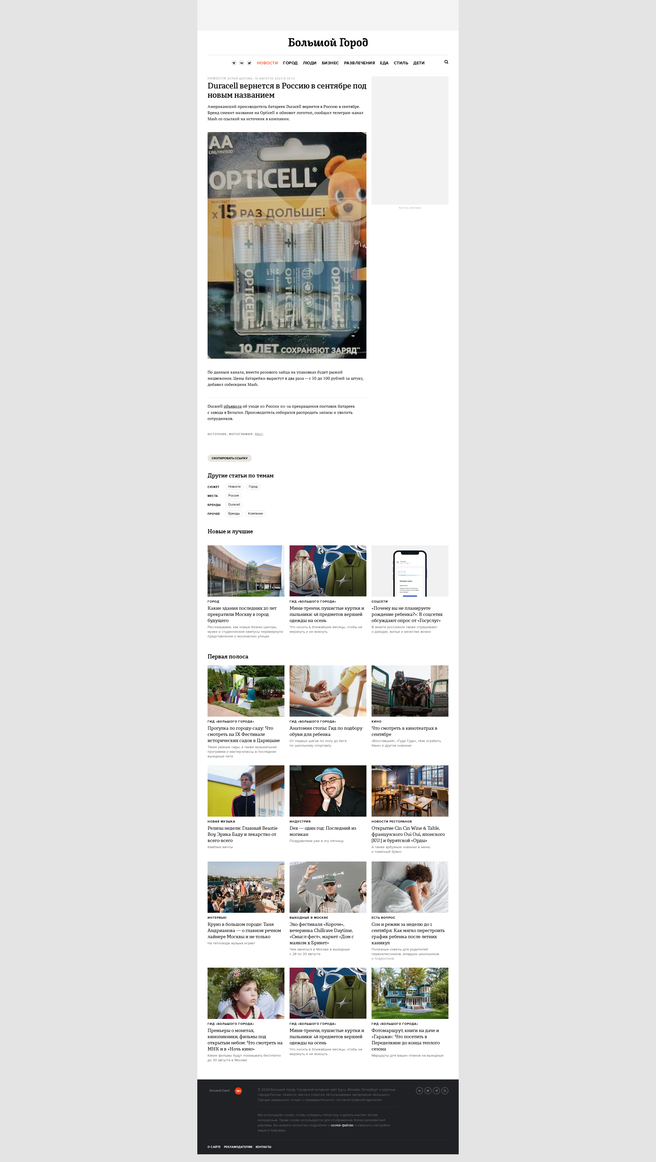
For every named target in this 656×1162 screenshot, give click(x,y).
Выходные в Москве (309, 918)
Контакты (264, 1147)
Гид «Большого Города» (313, 602)
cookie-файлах (342, 1125)
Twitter (431, 1090)
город (253, 487)
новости (234, 487)
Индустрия (300, 822)
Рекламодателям (238, 1147)
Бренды (234, 514)
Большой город (219, 1091)
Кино (377, 722)
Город (213, 602)
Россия (233, 496)
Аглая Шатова (240, 79)
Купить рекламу (410, 207)
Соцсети (380, 602)
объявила (233, 406)
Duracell (234, 505)
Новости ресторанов (392, 822)
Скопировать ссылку (230, 458)
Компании (255, 514)
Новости (217, 78)
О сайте (214, 1147)
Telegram (439, 1090)
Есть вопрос (383, 918)
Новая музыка (221, 822)
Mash (259, 434)
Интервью (217, 918)
